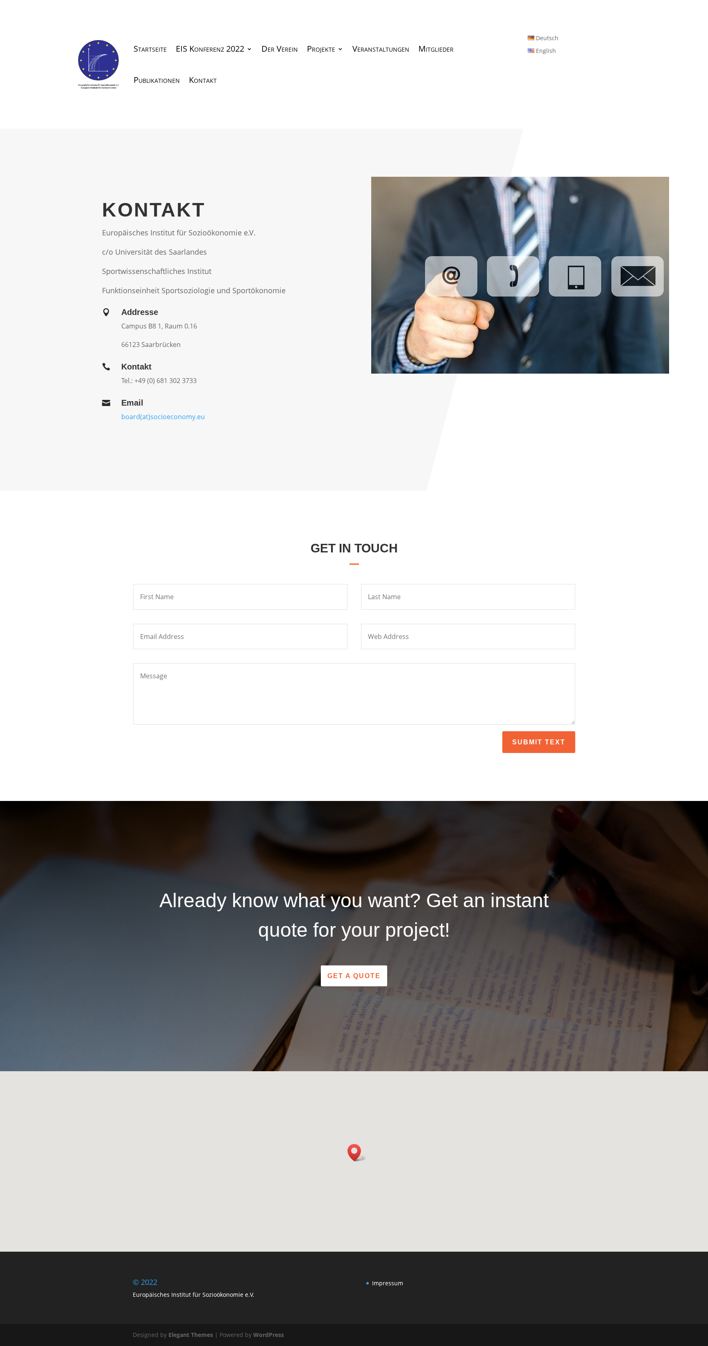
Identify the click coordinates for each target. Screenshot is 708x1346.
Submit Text (538, 742)
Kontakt (203, 79)
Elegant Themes (190, 1335)
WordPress (268, 1335)
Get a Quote (354, 975)
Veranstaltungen (380, 48)
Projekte (321, 48)
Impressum (387, 1283)
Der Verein (279, 48)
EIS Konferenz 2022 (210, 48)
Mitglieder (436, 48)
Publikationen (157, 79)
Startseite (150, 48)
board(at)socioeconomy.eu (163, 416)
